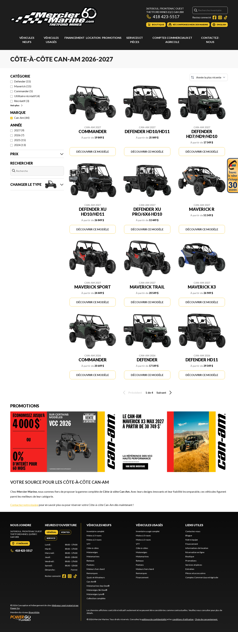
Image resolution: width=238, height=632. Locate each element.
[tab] (51, 532)
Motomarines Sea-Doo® (98, 585)
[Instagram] (220, 17)
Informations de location (196, 548)
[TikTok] (226, 17)
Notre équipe (191, 539)
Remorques (92, 573)
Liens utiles (194, 525)
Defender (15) (22, 81)
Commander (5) (23, 91)
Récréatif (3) (21, 101)
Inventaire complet (95, 531)
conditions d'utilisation (183, 619)
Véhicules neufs (99, 525)
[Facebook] (214, 17)
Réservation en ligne (194, 552)
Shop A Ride (34, 612)
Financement (74, 37)
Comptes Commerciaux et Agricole (201, 577)
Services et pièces (193, 565)
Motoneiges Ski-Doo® (97, 590)
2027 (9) (19, 130)
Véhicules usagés (149, 525)
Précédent (135, 392)
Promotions (111, 37)
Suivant (161, 392)
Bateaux (90, 560)
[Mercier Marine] (53, 17)
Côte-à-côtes (93, 548)
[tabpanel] (61, 557)
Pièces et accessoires (195, 573)
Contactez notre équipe (24, 504)
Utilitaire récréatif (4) (27, 96)
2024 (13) (20, 145)
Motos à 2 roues (94, 539)
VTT (88, 544)
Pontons (90, 565)
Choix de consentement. (206, 619)
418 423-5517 (166, 16)
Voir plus (14, 105)
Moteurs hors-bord (96, 569)
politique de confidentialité (154, 619)
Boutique (189, 556)
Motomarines (93, 556)
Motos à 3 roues (94, 535)
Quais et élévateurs (96, 577)
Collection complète (96, 598)
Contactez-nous (192, 531)
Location (93, 37)
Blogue (188, 535)
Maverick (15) (22, 86)
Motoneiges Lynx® (95, 594)
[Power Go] (45, 618)
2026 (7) (19, 135)
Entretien (189, 569)
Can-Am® (91, 581)
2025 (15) (20, 140)
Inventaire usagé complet (147, 531)
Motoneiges (92, 552)
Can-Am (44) (21, 117)
